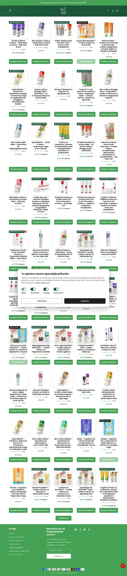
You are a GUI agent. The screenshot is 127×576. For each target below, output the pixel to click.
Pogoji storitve (14, 544)
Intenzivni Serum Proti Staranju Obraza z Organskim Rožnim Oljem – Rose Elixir (18, 254)
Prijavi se (58, 556)
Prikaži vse (63, 518)
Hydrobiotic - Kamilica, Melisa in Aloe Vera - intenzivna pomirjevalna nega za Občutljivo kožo (18, 444)
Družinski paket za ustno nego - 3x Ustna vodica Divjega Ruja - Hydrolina (86, 146)
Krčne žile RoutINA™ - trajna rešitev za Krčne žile (86, 43)
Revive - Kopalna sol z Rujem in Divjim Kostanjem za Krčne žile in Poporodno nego (18, 492)
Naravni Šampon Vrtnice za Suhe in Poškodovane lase (40, 392)
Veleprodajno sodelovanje (19, 551)
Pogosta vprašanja (16, 548)
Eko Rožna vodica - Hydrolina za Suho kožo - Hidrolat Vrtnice (18, 200)
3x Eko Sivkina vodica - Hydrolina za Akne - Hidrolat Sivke (18, 44)
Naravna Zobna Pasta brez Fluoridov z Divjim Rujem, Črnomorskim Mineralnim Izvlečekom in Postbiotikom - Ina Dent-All (108, 150)
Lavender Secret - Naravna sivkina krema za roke (108, 348)
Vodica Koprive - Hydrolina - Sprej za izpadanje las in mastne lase (63, 253)
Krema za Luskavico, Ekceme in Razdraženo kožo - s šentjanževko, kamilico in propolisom (63, 147)
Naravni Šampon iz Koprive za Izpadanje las (63, 92)
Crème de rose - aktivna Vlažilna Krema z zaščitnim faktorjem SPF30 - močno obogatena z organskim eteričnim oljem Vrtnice (41, 204)
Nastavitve (58, 293)
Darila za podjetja (16, 555)
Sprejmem (85, 301)
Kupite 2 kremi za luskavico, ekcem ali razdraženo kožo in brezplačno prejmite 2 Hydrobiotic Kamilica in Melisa (109, 494)
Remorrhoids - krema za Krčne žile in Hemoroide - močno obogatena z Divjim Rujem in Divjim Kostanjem (109, 46)
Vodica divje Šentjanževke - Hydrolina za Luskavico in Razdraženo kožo (109, 394)
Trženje (46, 293)
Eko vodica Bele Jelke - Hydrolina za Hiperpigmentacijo (18, 145)
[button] (108, 11)
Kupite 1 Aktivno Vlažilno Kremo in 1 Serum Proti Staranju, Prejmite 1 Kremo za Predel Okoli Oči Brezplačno (109, 203)
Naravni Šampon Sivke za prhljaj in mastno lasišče (108, 252)
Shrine (75, 573)
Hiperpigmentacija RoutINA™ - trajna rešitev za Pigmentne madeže (41, 349)
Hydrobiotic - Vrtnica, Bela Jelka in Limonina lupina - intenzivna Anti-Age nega (63, 394)
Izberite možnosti (63, 61)
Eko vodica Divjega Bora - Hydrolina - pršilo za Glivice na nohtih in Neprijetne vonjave (108, 94)
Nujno (23, 293)
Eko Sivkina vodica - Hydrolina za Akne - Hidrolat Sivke (41, 43)
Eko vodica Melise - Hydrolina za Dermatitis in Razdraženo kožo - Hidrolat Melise (63, 443)
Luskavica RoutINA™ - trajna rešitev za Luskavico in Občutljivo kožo (63, 492)
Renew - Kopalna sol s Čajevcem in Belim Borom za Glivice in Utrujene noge (108, 443)
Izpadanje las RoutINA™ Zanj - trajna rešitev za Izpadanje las (86, 491)
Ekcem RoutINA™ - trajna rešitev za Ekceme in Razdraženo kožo (40, 491)
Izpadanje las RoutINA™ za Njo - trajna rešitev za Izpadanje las (86, 253)
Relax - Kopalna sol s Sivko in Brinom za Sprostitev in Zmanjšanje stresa (86, 442)
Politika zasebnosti (16, 541)
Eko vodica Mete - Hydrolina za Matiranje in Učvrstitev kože (40, 442)
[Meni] (10, 11)
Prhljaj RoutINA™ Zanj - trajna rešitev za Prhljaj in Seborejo (86, 349)
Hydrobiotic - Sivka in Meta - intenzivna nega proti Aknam (41, 145)
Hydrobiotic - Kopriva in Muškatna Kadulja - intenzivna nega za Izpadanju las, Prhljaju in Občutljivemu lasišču (18, 97)
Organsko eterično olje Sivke (86, 391)
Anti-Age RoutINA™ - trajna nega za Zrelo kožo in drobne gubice (63, 349)
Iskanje (11, 534)
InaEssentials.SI (60, 573)
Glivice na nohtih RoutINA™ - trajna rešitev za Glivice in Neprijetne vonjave (18, 349)
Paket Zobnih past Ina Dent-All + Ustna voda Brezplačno (63, 44)
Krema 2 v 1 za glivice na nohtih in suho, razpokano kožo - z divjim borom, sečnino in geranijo (86, 95)
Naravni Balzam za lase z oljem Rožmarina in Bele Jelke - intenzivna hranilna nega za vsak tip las (18, 395)
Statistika (35, 293)
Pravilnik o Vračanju (16, 537)
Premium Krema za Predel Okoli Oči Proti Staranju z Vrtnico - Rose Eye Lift (63, 201)
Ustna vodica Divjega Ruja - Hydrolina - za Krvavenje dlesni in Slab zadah (41, 94)
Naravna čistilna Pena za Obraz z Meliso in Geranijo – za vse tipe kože (41, 253)
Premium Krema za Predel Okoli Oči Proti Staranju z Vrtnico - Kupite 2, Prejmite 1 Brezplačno (86, 202)
